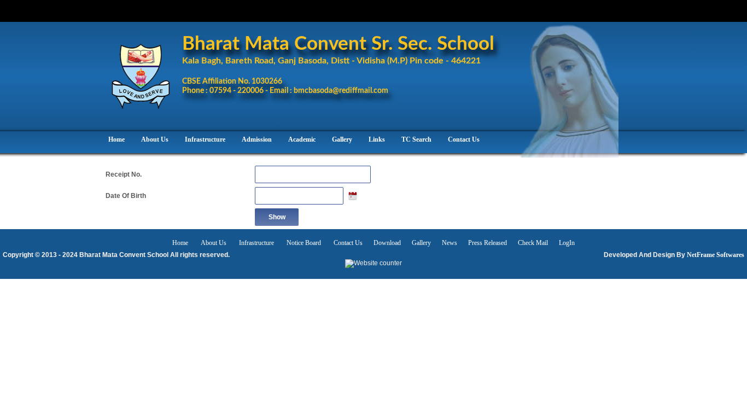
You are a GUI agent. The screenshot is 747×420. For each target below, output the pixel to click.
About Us (213, 243)
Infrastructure (257, 243)
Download (387, 243)
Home (181, 243)
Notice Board (304, 243)
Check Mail (533, 243)
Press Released (487, 243)
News (449, 243)
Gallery (421, 243)
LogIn (567, 243)
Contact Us (348, 243)
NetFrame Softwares (715, 255)
